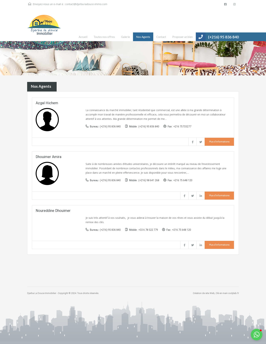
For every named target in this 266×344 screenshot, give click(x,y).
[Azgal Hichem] (47, 119)
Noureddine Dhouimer (53, 210)
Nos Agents (143, 36)
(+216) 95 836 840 (223, 37)
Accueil (83, 36)
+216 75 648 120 (182, 180)
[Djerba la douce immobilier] (44, 27)
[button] (256, 334)
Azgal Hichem (47, 103)
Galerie (125, 36)
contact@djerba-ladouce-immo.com (86, 4)
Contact (161, 36)
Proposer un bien (182, 36)
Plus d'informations (219, 141)
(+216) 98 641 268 (148, 180)
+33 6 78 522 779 (148, 229)
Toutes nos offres (104, 36)
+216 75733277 (182, 126)
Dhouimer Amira (48, 157)
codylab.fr (233, 293)
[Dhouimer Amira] (47, 173)
